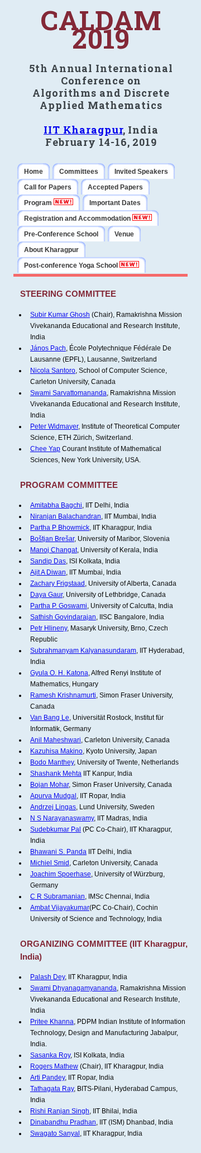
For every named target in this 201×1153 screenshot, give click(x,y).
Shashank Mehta (56, 773)
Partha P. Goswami (58, 606)
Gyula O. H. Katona (59, 673)
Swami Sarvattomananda (68, 393)
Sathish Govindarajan (63, 617)
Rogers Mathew (54, 1066)
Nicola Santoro (52, 370)
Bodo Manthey (52, 762)
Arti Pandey (47, 1077)
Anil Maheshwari (55, 740)
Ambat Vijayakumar (59, 908)
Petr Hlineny (48, 628)
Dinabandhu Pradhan (63, 1122)
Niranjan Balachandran (65, 516)
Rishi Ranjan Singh (59, 1111)
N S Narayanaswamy (62, 818)
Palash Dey (47, 977)
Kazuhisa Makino (56, 751)
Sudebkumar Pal (55, 829)
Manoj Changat (53, 550)
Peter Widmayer (54, 426)
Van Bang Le (49, 718)
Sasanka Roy (50, 1055)
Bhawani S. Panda (58, 852)
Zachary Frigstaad (57, 583)
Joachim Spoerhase (60, 874)
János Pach (48, 348)
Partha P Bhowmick (59, 528)
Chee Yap (45, 449)
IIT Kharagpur (83, 129)
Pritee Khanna (52, 1022)
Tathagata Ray (52, 1089)
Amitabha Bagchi (56, 505)
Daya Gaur (46, 595)
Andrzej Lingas (53, 807)
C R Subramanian (57, 896)
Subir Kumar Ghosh (60, 315)
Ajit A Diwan (48, 572)
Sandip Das (48, 561)
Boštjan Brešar (52, 539)
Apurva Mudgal (53, 796)
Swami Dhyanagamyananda (73, 988)
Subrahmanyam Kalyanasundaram (83, 650)
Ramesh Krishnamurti (63, 695)
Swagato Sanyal (55, 1133)
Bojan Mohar (49, 785)
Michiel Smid (49, 863)
